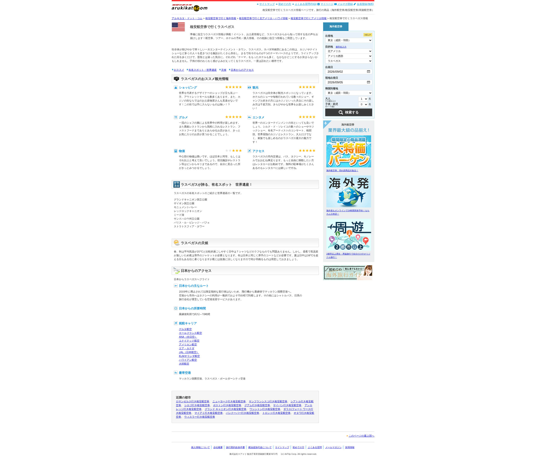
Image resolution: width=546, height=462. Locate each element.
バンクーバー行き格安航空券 (242, 412)
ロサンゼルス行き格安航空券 (192, 401)
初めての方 (284, 4)
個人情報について (200, 447)
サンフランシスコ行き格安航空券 (268, 401)
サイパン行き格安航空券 (287, 405)
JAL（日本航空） (189, 352)
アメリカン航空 (188, 344)
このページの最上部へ (361, 435)
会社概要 (218, 447)
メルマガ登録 (345, 4)
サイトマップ (267, 4)
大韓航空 (184, 363)
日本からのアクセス (242, 69)
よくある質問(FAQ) (306, 4)
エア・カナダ (186, 348)
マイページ (327, 4)
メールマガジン (333, 447)
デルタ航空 (185, 329)
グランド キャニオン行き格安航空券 (225, 409)
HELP (368, 34)
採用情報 (349, 447)
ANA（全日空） (188, 336)
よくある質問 (315, 447)
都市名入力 (341, 46)
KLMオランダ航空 (189, 356)
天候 (223, 69)
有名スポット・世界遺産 (203, 69)
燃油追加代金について (260, 447)
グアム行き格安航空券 (257, 405)
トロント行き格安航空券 (276, 412)
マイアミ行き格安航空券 (209, 412)
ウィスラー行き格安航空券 (199, 416)
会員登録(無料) (365, 4)
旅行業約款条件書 (235, 447)
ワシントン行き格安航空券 (265, 409)
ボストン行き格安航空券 (227, 405)
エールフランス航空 (190, 333)
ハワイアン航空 (188, 359)
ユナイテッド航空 (189, 340)
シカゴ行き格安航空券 (197, 405)
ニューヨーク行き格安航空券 (229, 401)
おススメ (179, 69)
